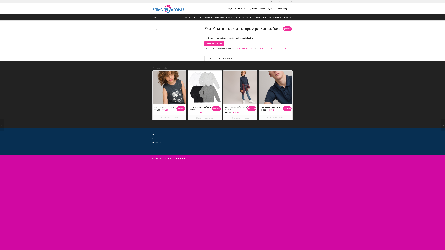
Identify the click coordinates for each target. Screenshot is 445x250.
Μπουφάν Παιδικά (242, 48)
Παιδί (251, 48)
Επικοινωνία (289, 2)
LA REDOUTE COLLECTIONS (279, 48)
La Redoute (261, 48)
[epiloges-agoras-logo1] (168, 8)
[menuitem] (273, 1)
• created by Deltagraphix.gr (176, 158)
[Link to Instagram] (156, 1)
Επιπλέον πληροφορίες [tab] (227, 58)
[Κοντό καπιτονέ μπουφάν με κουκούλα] (2, 125)
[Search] (290, 8)
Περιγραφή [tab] (211, 58)
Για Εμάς (279, 2)
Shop (272, 2)
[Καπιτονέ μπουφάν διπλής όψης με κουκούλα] (443, 125)
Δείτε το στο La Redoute (214, 44)
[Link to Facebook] (153, 1)
